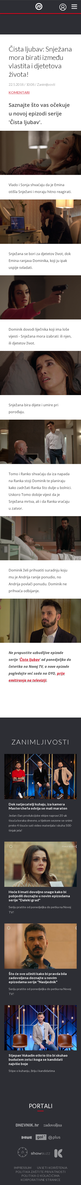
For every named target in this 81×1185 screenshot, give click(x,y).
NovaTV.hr (41, 6)
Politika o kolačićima (40, 1176)
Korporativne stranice (40, 1180)
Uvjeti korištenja (52, 1168)
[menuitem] (63, 7)
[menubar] (63, 7)
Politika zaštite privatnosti (41, 1172)
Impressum (22, 1168)
